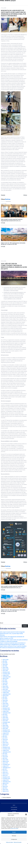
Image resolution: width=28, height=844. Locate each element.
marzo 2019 (5, 742)
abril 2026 (5, 666)
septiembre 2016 (6, 781)
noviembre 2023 (6, 709)
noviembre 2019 (6, 731)
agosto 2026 (5, 659)
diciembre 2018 (6, 747)
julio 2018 (5, 753)
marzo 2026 (5, 667)
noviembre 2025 (6, 673)
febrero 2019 (6, 744)
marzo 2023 (5, 717)
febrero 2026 (6, 669)
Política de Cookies (14, 828)
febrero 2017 (6, 774)
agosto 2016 (5, 783)
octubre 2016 (6, 780)
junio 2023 (5, 714)
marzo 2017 (5, 772)
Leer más (3, 222)
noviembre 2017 (6, 764)
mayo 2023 (5, 716)
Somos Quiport (14, 807)
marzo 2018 (5, 759)
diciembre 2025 (6, 672)
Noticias (14, 811)
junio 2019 (5, 738)
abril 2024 (5, 702)
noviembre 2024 (6, 691)
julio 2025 (5, 680)
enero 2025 (5, 689)
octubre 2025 (6, 675)
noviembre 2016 (6, 778)
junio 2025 (5, 681)
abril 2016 (5, 788)
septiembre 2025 (6, 676)
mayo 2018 (5, 756)
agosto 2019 (5, 734)
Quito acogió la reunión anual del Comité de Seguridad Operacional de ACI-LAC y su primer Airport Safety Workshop (12, 633)
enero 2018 (5, 763)
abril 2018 (5, 758)
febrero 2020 (6, 727)
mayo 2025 (5, 683)
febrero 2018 (6, 761)
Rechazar (14, 835)
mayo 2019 (5, 739)
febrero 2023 (6, 719)
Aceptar (14, 832)
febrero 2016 (6, 791)
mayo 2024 (5, 700)
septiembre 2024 (6, 694)
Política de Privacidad (17, 842)
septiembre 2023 (6, 712)
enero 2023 (5, 720)
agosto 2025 (5, 678)
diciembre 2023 (6, 708)
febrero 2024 (6, 705)
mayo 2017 (5, 770)
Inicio (14, 805)
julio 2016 (5, 784)
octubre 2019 (6, 733)
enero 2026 (5, 670)
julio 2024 (5, 697)
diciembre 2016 (6, 777)
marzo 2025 (5, 686)
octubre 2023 (6, 711)
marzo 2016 (5, 789)
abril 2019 (5, 741)
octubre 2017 (6, 766)
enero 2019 (5, 745)
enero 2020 (5, 728)
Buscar (1, 623)
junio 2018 (5, 755)
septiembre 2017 (6, 767)
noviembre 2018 (6, 748)
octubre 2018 (6, 750)
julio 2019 (5, 736)
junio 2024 (5, 698)
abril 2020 (5, 723)
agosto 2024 (5, 695)
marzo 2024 (5, 703)
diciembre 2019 (6, 730)
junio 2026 (5, 662)
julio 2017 (5, 769)
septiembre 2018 (6, 752)
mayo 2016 (5, 786)
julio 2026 (5, 661)
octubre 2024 (6, 692)
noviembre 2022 (6, 722)
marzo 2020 (5, 725)
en (19, 2)
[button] (26, 814)
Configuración (14, 839)
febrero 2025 (6, 687)
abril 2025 (5, 684)
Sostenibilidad (14, 809)
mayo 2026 (5, 664)
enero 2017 (5, 775)
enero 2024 (5, 706)
